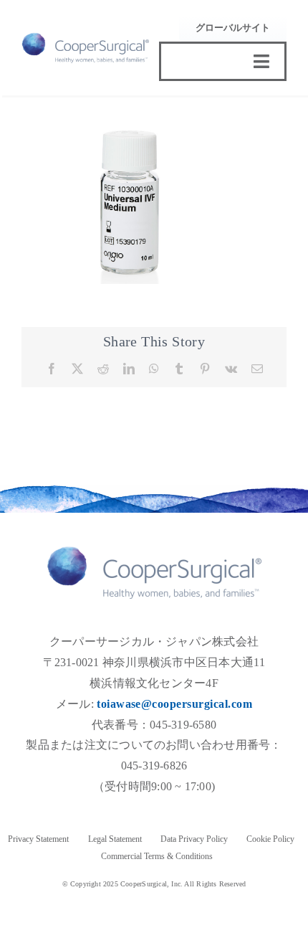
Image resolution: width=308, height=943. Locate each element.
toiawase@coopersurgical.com (174, 704)
